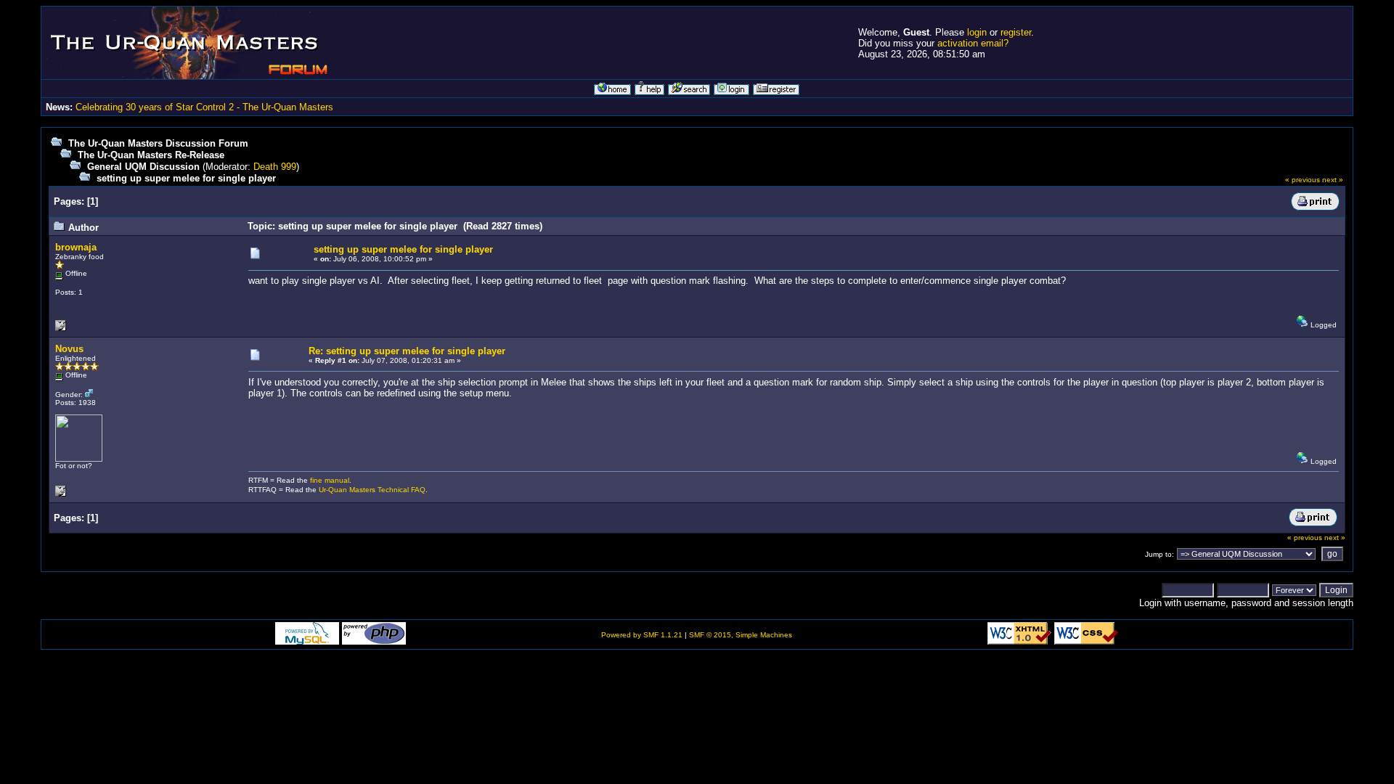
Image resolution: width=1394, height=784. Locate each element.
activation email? (972, 43)
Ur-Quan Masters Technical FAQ (372, 490)
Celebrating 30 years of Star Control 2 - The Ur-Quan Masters (204, 107)
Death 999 (274, 166)
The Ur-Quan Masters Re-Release (151, 155)
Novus (69, 348)
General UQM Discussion (143, 166)
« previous (1302, 180)
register (1015, 32)
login (977, 32)
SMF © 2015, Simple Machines (740, 635)
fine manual (329, 480)
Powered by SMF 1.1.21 (641, 635)
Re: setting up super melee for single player (407, 351)
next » (1332, 180)
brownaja (76, 247)
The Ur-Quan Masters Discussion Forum (158, 143)
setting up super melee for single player (186, 178)
